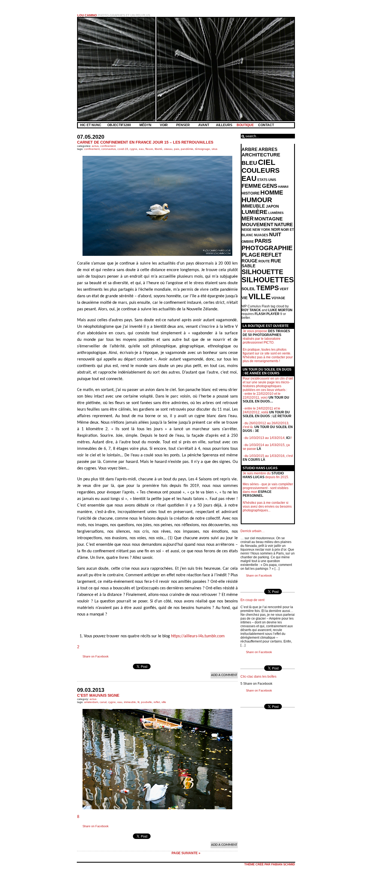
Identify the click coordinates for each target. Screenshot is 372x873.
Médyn (146, 125)
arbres (268, 149)
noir (275, 230)
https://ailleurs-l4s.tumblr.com (198, 636)
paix (176, 148)
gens (269, 186)
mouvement (257, 224)
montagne (268, 219)
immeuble (130, 702)
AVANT (204, 125)
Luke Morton (280, 310)
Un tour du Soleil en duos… (266, 399)
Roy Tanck (251, 310)
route (264, 261)
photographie (267, 247)
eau (141, 148)
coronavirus (108, 148)
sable (248, 266)
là (259, 449)
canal (103, 702)
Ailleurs (224, 125)
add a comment (224, 675)
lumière (254, 212)
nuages (261, 235)
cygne (133, 148)
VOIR (164, 125)
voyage (278, 298)
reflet (157, 702)
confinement (92, 148)
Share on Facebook (96, 656)
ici (288, 438)
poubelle (146, 702)
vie (245, 298)
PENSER (183, 125)
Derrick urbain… (252, 531)
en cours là (254, 460)
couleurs (261, 170)
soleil (248, 289)
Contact (266, 125)
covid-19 (122, 148)
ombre (248, 242)
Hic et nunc (90, 125)
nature (283, 224)
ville (163, 702)
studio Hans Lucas (263, 475)
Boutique (245, 125)
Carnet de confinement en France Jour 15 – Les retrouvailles (145, 142)
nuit (275, 234)
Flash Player (267, 314)
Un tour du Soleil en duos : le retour (267, 414)
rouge (250, 261)
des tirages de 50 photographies (266, 333)
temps (267, 288)
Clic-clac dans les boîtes (258, 676)
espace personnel (257, 494)
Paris (263, 241)
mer (248, 219)
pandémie (187, 148)
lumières (275, 212)
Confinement (108, 145)
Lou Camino (87, 15)
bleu (249, 163)
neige (247, 230)
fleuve (149, 148)
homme (271, 192)
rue (276, 260)
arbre (250, 149)
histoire (251, 193)
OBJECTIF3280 (119, 125)
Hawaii (283, 186)
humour (257, 200)
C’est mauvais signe (98, 695)
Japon (272, 206)
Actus (95, 145)
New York (261, 229)
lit (138, 702)
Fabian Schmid (283, 864)
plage (251, 255)
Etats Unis (266, 179)
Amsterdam (91, 702)
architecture (261, 154)
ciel (266, 162)
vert (284, 289)
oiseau (168, 148)
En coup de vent (252, 600)
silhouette (262, 271)
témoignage (202, 148)
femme (251, 186)
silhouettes (268, 280)
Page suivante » (186, 853)
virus (214, 148)
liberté (158, 148)
